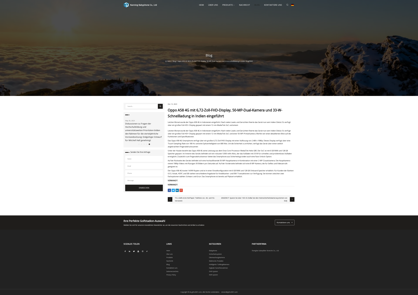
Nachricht (244, 5)
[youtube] (138, 251)
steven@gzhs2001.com (229, 292)
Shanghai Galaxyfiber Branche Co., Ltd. (265, 251)
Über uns (213, 5)
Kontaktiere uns (273, 5)
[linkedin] (129, 251)
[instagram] (142, 251)
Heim (201, 5)
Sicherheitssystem (215, 254)
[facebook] (125, 251)
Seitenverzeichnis (172, 271)
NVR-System (213, 275)
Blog (257, 5)
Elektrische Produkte (216, 261)
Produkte (227, 5)
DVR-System (213, 271)
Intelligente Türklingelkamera (219, 264)
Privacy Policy (171, 275)
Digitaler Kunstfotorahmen (218, 268)
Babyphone (213, 251)
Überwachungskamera (217, 257)
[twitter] (134, 251)
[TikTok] (147, 251)
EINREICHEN (144, 188)
